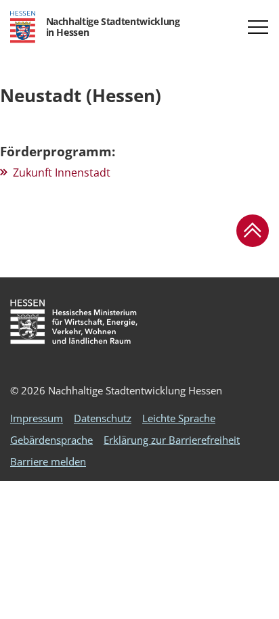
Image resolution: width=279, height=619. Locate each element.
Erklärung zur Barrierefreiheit (172, 439)
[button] (258, 27)
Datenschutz (102, 418)
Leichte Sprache (178, 418)
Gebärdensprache (51, 439)
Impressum (36, 418)
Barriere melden (48, 461)
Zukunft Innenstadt (61, 172)
